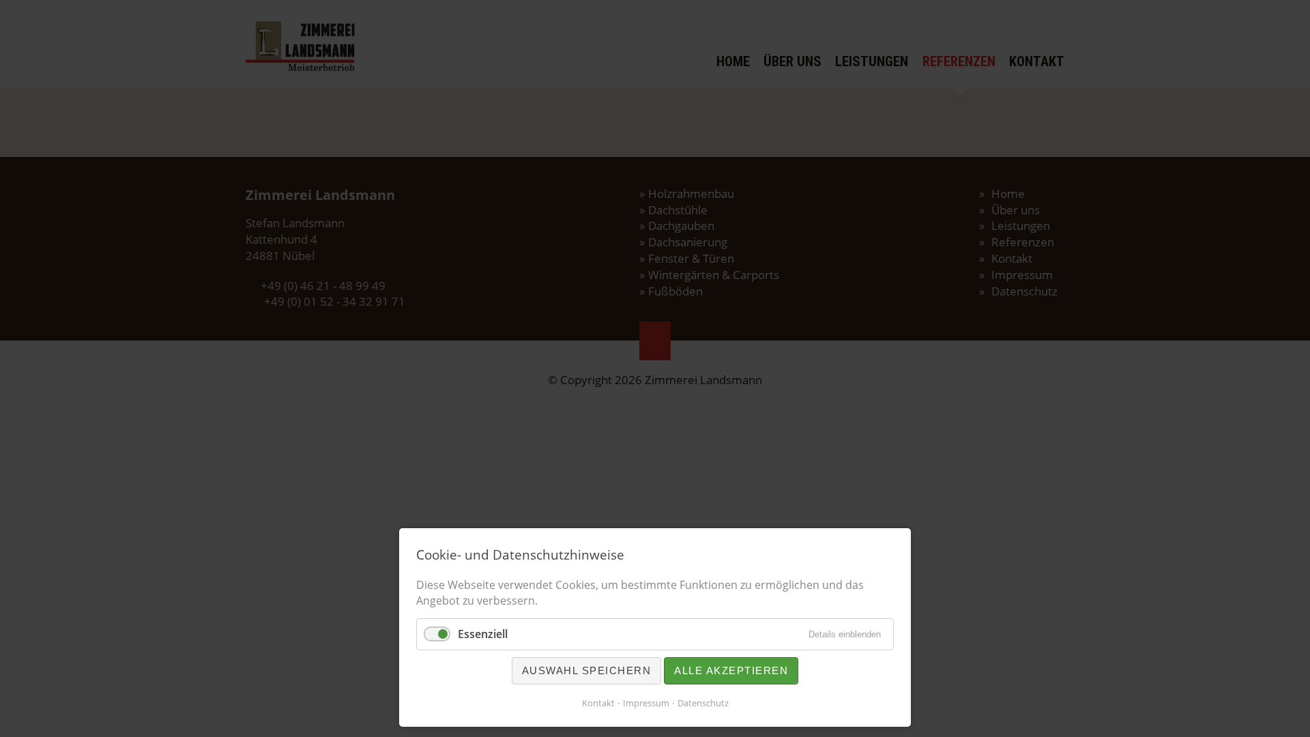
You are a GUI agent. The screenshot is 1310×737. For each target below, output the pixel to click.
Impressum (646, 703)
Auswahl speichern (587, 670)
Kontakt (598, 703)
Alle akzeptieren (731, 670)
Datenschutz (703, 703)
